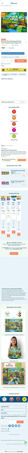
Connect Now (22, 160)
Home (2, 5)
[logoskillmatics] (14, 3)
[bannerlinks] (14, 399)
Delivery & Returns (9, 145)
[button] (4, 45)
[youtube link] (19, 426)
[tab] (3, 145)
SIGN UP (20, 422)
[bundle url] (5, 173)
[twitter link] (13, 426)
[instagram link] (16, 426)
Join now (13, 253)
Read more (3, 156)
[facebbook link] (9, 426)
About (2, 145)
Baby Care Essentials (5, 431)
